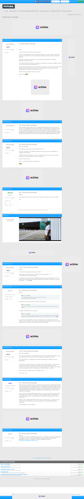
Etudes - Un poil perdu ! (6, 464)
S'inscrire (37, 1)
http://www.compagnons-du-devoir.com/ (28, 440)
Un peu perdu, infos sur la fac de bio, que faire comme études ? (14, 474)
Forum (6, 11)
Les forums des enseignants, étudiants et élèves (28, 11)
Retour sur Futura (46, 1)
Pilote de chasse (47, 458)
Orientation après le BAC (55, 11)
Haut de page (77, 494)
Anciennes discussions (44, 11)
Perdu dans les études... (6, 466)
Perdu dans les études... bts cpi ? (7, 469)
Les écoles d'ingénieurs (38, 458)
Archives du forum (13, 11)
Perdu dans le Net (4, 471)
